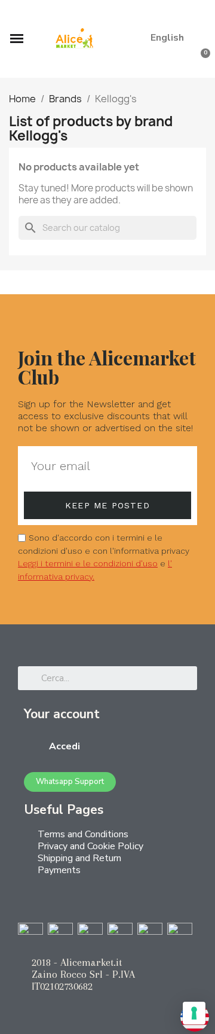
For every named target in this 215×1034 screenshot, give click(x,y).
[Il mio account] (182, 62)
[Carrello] (200, 61)
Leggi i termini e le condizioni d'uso (88, 563)
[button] (197, 15)
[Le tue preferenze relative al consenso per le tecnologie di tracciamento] (194, 1013)
